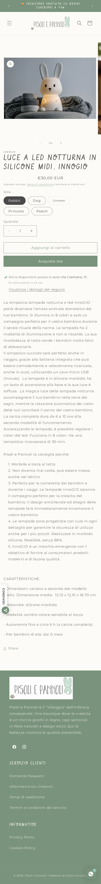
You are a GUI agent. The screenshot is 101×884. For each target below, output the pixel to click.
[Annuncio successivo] (92, 6)
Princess (16, 211)
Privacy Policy (22, 837)
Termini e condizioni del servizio (37, 807)
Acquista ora (50, 261)
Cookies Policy (22, 848)
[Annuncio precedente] (9, 6)
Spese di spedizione (40, 184)
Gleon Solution (77, 875)
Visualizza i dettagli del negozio (37, 289)
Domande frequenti (26, 776)
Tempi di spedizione (26, 797)
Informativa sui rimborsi (31, 786)
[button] (9, 23)
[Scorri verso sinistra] (40, 143)
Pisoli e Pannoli (36, 875)
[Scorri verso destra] (61, 143)
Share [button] (13, 648)
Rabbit (14, 201)
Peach (42, 211)
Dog (37, 201)
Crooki (61, 201)
